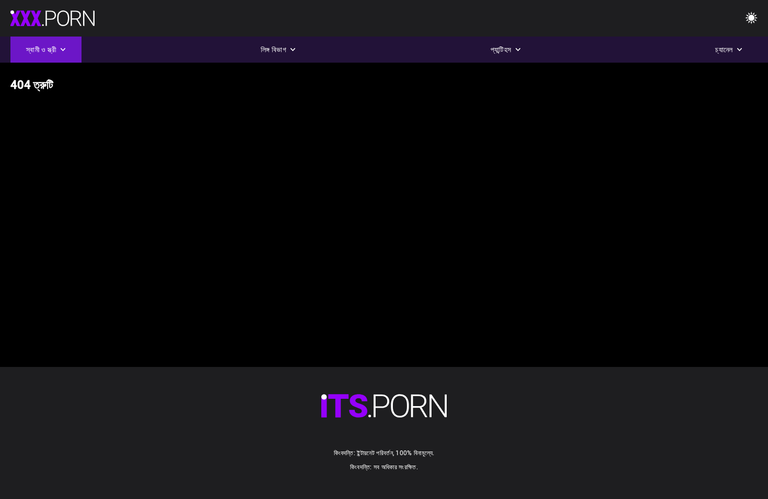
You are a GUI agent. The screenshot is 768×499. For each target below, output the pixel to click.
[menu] (384, 406)
